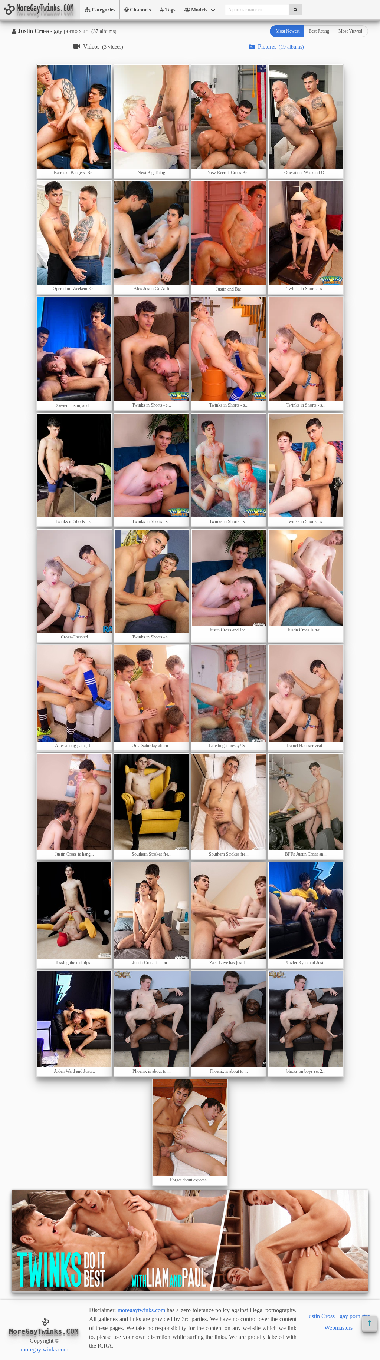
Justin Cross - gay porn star (338, 1316)
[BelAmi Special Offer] (190, 1289)
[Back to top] (369, 1323)
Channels (140, 10)
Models (199, 10)
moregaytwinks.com (44, 1349)
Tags (170, 10)
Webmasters (338, 1327)
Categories (103, 10)
